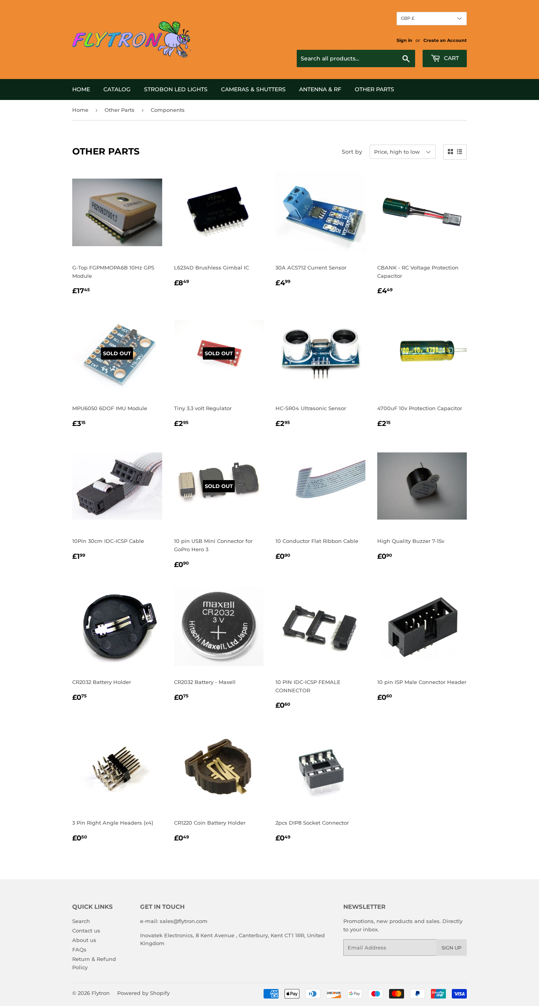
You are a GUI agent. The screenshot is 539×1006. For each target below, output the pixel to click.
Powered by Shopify (143, 993)
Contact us (86, 930)
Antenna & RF (320, 89)
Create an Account (445, 40)
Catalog (117, 89)
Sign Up (452, 948)
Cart (450, 58)
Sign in (404, 40)
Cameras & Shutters (253, 89)
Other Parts (374, 89)
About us (84, 940)
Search (81, 921)
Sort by (352, 151)
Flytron (101, 993)
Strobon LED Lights (176, 89)
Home (81, 89)
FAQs (79, 949)
